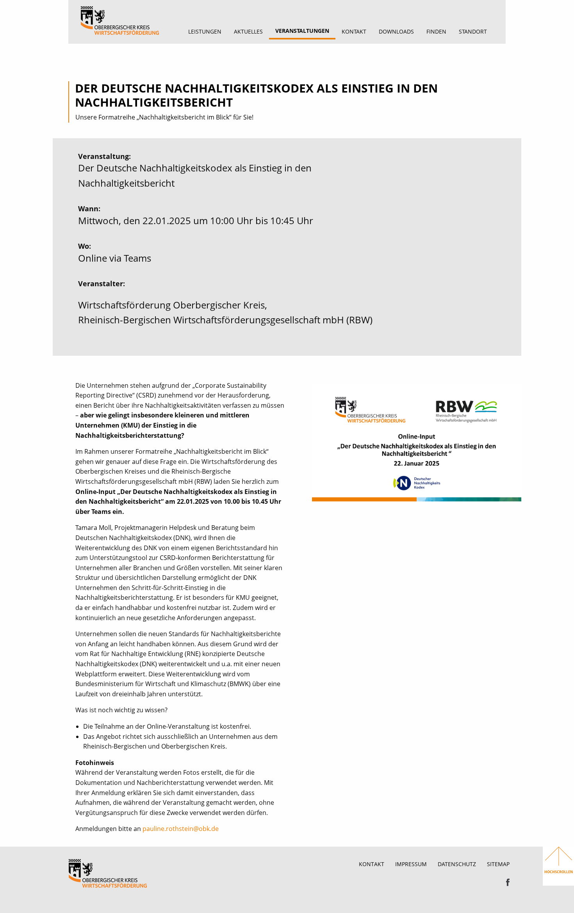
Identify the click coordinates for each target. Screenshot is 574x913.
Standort (473, 31)
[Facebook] (508, 882)
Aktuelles (248, 31)
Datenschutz (457, 864)
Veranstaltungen (302, 30)
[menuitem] (205, 32)
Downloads (396, 31)
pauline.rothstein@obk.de (181, 828)
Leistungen (204, 31)
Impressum (411, 864)
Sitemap (498, 864)
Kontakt (354, 31)
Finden (436, 31)
